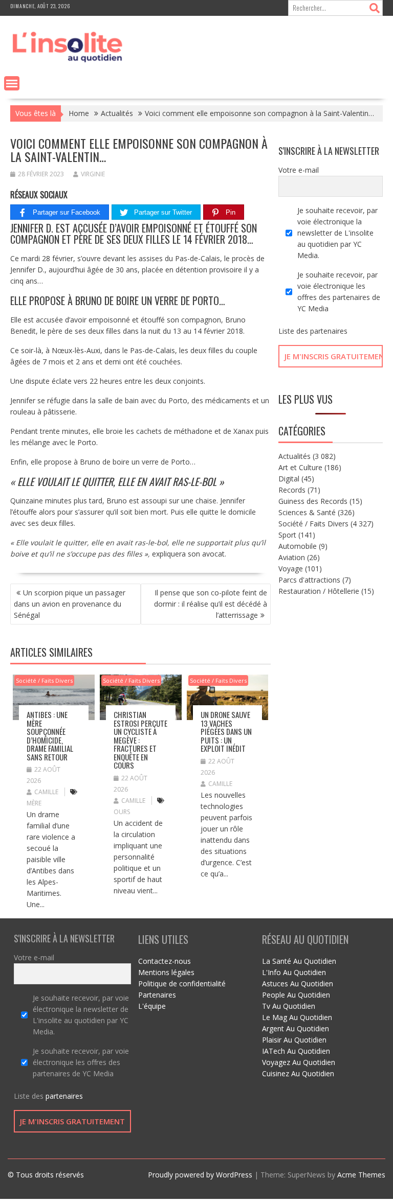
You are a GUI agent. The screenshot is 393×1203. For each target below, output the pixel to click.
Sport (287, 535)
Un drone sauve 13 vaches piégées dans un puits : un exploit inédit (226, 731)
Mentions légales (166, 972)
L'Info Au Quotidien (294, 972)
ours (122, 811)
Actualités (294, 456)
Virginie (93, 174)
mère (34, 803)
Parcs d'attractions (309, 580)
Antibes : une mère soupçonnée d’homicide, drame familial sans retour (50, 735)
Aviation (291, 557)
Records (291, 490)
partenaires (328, 331)
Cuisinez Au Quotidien (298, 1073)
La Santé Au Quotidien (299, 961)
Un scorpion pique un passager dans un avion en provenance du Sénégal (69, 604)
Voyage (290, 568)
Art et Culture (300, 467)
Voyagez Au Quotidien (298, 1062)
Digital (288, 478)
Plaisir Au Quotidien (294, 1040)
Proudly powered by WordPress (200, 1174)
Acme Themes (361, 1174)
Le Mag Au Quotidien (297, 1017)
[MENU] (11, 83)
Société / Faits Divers (44, 680)
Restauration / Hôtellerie (318, 591)
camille (46, 792)
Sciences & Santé (307, 512)
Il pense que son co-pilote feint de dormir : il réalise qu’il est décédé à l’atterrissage (210, 604)
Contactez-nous (164, 961)
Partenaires (157, 995)
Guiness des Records (312, 501)
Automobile (297, 546)
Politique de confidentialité (182, 983)
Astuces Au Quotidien (297, 983)
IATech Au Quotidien (296, 1051)
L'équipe (152, 1006)
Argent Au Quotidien (295, 1028)
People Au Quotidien (296, 995)
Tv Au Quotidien (288, 1006)
